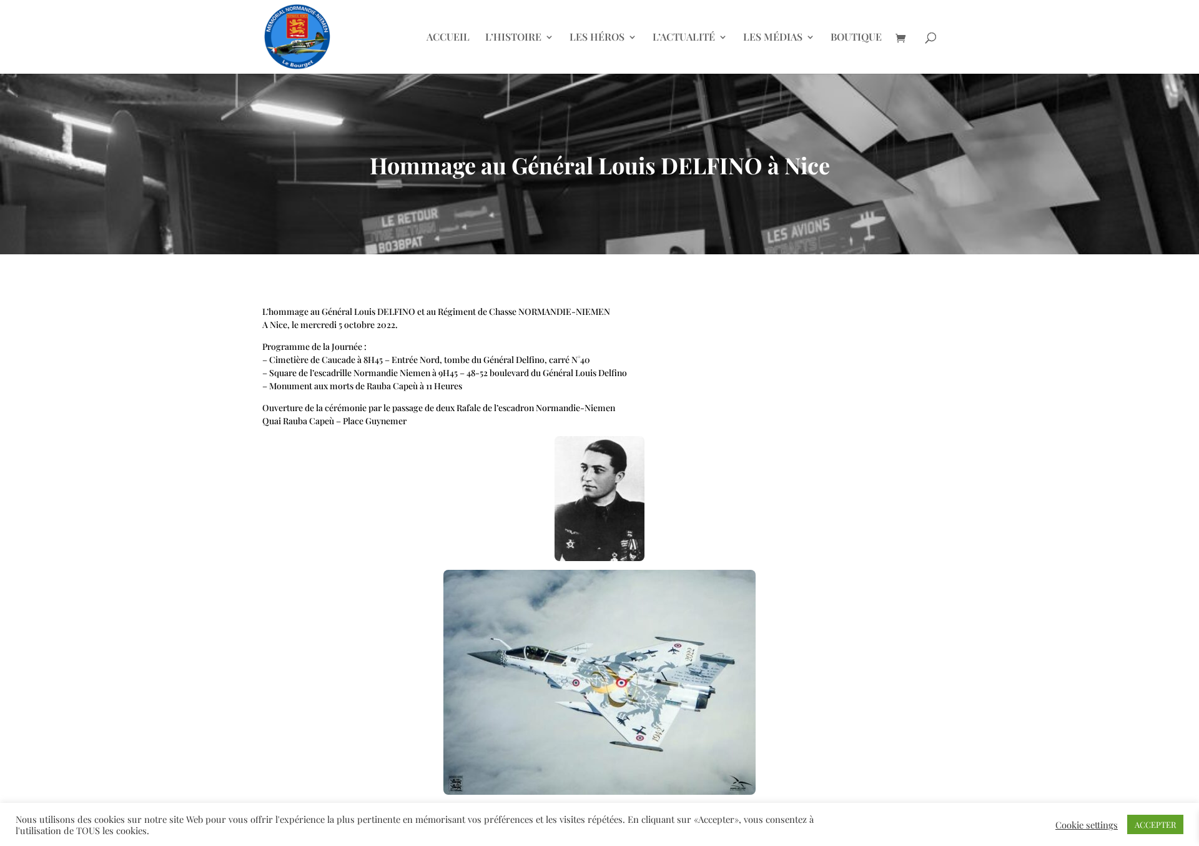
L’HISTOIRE (513, 37)
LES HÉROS (597, 37)
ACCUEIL (448, 37)
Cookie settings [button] (1086, 824)
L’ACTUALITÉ (684, 37)
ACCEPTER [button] (1155, 824)
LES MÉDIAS (772, 37)
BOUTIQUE (856, 37)
